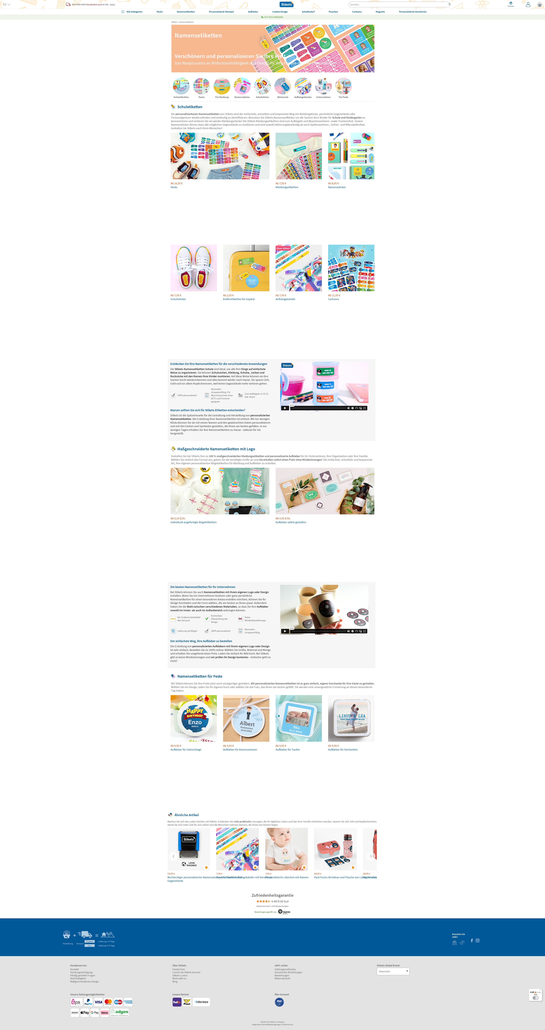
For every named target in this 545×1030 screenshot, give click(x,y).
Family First (178, 969)
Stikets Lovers (179, 975)
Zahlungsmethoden (285, 969)
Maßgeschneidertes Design (84, 981)
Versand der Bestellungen (288, 972)
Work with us (179, 978)
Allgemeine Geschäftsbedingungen (266, 1024)
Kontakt (74, 969)
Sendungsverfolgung (81, 972)
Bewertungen (282, 975)
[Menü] (540, 990)
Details (112, 4)
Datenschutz (287, 1024)
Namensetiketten (186, 22)
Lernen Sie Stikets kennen (186, 972)
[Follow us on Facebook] (472, 941)
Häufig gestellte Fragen (82, 975)
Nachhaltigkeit (78, 978)
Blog (174, 981)
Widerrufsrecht (282, 978)
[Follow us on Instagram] (477, 941)
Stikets (174, 22)
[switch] (535, 998)
